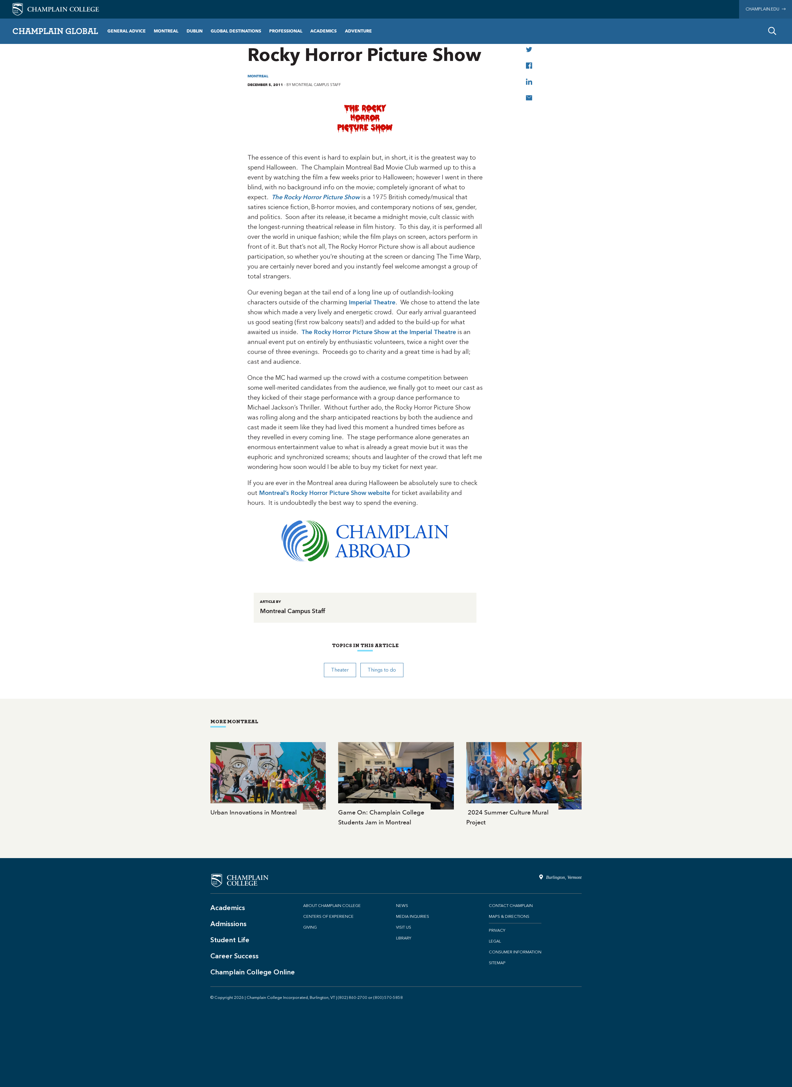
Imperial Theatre (372, 302)
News (402, 905)
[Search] (772, 31)
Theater (340, 670)
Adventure (358, 31)
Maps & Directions (509, 916)
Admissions (228, 924)
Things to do (382, 670)
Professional (285, 31)
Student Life (229, 940)
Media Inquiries (412, 916)
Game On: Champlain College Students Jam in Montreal (396, 784)
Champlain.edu (764, 9)
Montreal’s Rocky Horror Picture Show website (324, 492)
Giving (310, 927)
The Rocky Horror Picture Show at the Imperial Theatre (378, 332)
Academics (323, 31)
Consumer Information (515, 952)
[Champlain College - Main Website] (55, 9)
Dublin (195, 31)
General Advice (126, 31)
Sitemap (497, 962)
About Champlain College (332, 905)
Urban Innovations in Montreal (268, 779)
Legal (495, 941)
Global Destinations (236, 31)
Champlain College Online (252, 972)
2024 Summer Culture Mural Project (524, 784)
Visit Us (403, 927)
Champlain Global (55, 31)
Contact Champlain (511, 905)
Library (403, 938)
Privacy (497, 930)
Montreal (166, 31)
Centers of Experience (328, 916)
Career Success (234, 956)
